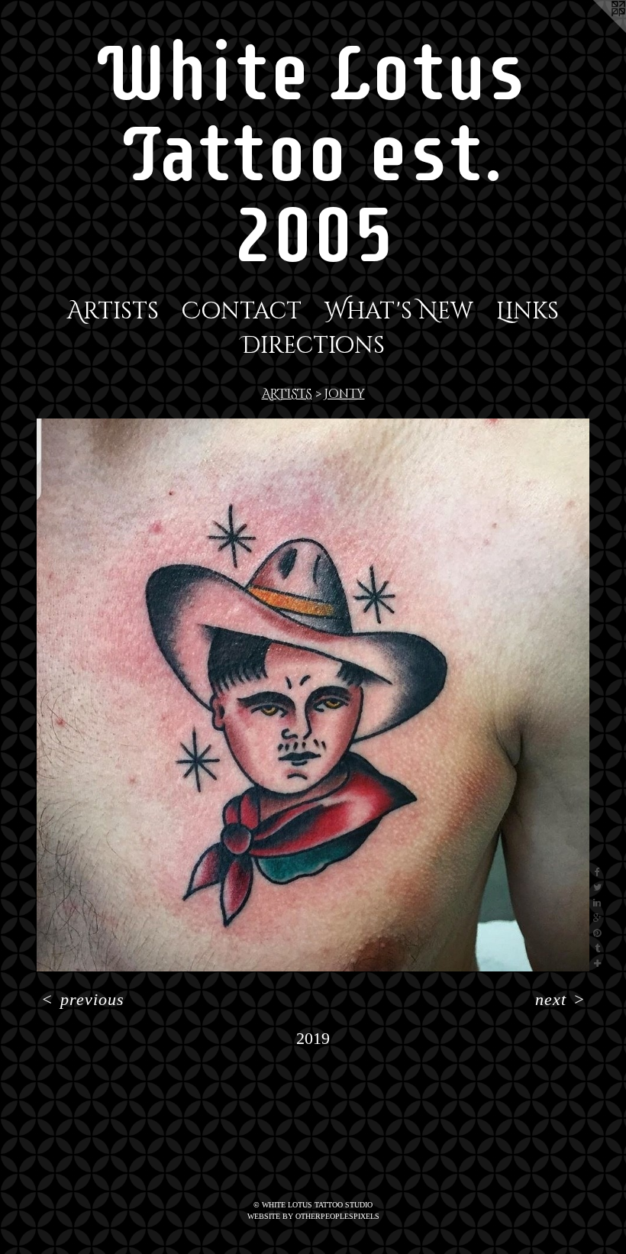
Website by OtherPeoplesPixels (313, 1216)
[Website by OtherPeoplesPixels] (595, 30)
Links (527, 311)
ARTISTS (287, 394)
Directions (313, 346)
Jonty (344, 394)
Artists (113, 311)
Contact (242, 311)
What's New (398, 311)
